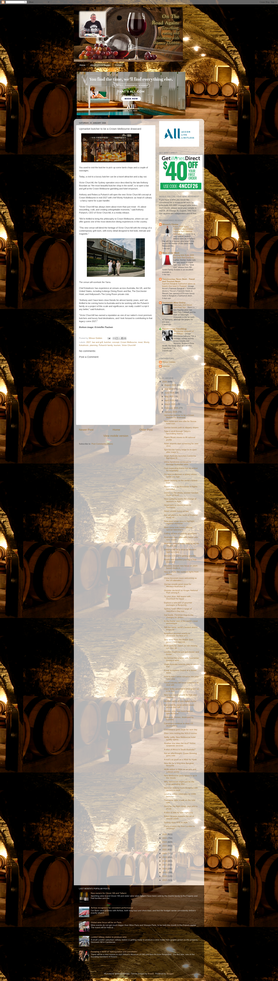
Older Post (146, 429)
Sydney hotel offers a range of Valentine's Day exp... (178, 610)
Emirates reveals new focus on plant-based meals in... (181, 567)
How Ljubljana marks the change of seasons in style (180, 500)
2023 (165, 842)
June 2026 (170, 393)
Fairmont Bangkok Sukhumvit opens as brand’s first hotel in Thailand (178, 285)
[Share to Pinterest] (125, 338)
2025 (165, 834)
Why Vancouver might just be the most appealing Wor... (179, 783)
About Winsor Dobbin (100, 65)
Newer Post (86, 429)
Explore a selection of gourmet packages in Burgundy (178, 604)
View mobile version (115, 435)
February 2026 (172, 408)
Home (82, 65)
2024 (165, 838)
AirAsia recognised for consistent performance (112, 908)
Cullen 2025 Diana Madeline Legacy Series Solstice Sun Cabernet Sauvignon (183, 230)
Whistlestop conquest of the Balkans (183, 332)
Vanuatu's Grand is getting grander (180, 556)
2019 (165, 857)
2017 (165, 865)
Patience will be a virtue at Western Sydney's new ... (180, 550)
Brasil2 (151, 974)
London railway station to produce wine (109, 937)
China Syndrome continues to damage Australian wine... (177, 463)
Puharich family (106, 345)
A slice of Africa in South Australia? (179, 749)
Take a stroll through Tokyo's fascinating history (177, 432)
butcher (107, 342)
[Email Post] (109, 338)
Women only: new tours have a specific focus (178, 712)
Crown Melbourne (128, 342)
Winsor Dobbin (168, 362)
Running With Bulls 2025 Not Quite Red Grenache (183, 256)
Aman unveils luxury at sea (176, 511)
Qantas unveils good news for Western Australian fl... (177, 585)
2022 (165, 846)
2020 (165, 853)
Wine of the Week (170, 253)
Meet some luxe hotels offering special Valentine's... (178, 528)
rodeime (166, 366)
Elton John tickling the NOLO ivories (180, 733)
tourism (117, 345)
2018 (165, 861)
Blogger (170, 974)
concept (115, 342)
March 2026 (170, 404)
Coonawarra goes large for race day (180, 729)
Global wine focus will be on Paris (106, 922)
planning (94, 345)
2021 (165, 850)
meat (140, 342)
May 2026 (169, 396)
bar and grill (97, 342)
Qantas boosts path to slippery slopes (181, 427)
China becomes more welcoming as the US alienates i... (180, 579)
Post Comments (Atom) (102, 444)
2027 (88, 342)
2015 (165, 872)
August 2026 (171, 385)
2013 (165, 880)
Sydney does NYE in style (176, 822)
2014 (165, 876)
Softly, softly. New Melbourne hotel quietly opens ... (179, 738)
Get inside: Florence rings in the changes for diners (178, 616)
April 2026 (169, 400)
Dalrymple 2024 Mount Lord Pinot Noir (182, 306)
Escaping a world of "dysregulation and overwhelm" (114, 952)
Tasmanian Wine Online (173, 303)
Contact (119, 65)
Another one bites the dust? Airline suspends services (179, 744)
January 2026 (171, 412)
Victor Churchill (129, 345)
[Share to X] (119, 338)
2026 (165, 382)
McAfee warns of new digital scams (180, 701)
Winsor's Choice (170, 224)
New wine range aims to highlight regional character (179, 522)
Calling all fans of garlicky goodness (180, 533)
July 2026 (169, 389)
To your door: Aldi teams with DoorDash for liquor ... (177, 597)
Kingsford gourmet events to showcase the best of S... (177, 634)
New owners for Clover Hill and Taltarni (108, 893)
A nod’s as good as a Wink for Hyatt (180, 759)
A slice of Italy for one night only (178, 812)
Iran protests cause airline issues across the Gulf (179, 706)
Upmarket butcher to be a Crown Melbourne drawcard (179, 416)
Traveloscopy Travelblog (174, 329)
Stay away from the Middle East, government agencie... (179, 641)
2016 (165, 869)
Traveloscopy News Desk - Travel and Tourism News (178, 280)
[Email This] (114, 338)
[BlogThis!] (116, 338)
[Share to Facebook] (122, 338)
